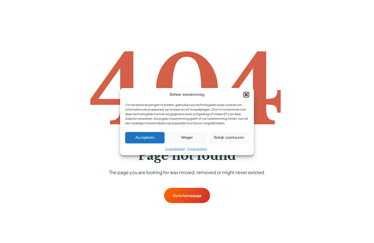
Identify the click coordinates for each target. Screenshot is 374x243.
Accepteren (144, 137)
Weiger (187, 137)
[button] (246, 94)
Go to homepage (187, 195)
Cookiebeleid (175, 149)
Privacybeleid (197, 149)
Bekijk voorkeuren (229, 137)
